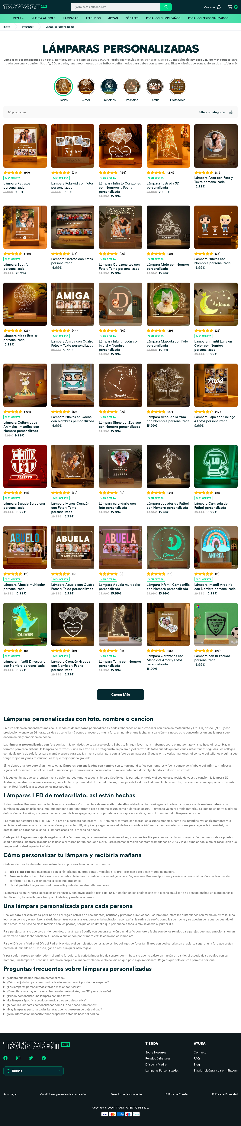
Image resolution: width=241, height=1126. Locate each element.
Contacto (200, 1052)
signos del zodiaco (15, 770)
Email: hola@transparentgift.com (216, 1070)
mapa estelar (129, 782)
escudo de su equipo (202, 782)
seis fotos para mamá (43, 753)
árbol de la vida (44, 770)
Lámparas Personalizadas (162, 1070)
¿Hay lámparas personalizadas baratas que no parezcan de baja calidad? (54, 1009)
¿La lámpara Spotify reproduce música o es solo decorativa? (47, 1000)
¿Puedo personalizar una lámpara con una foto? (38, 996)
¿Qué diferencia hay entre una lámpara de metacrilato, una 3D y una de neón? (59, 991)
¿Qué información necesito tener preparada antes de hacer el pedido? (53, 1014)
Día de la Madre (24, 943)
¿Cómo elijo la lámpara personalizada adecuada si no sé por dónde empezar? (58, 982)
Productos (28, 26)
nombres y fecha (164, 765)
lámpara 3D (29, 960)
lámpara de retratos (56, 749)
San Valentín (11, 897)
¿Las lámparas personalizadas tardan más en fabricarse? (44, 987)
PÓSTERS (132, 18)
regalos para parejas (185, 931)
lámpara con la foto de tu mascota (123, 753)
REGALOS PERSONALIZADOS (208, 18)
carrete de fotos (147, 749)
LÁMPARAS (71, 18)
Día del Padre (49, 943)
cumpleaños (222, 893)
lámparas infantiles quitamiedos (177, 915)
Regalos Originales (157, 1058)
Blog (197, 1064)
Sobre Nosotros (155, 1052)
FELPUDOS (93, 18)
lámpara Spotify (109, 777)
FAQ (197, 1058)
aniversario (10, 936)
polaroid (124, 749)
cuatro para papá (71, 753)
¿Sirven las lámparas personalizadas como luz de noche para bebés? (52, 1005)
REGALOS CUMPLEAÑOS (163, 18)
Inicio (6, 26)
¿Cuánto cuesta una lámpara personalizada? (36, 978)
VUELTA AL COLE (43, 18)
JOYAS (113, 18)
